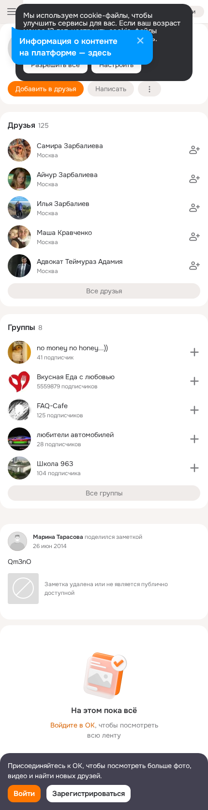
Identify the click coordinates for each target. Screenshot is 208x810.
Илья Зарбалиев (63, 203)
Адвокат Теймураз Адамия (79, 261)
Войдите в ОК (72, 725)
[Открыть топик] (104, 562)
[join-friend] (194, 150)
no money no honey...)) (72, 347)
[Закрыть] (140, 41)
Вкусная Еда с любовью (76, 376)
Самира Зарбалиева (70, 145)
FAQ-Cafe (52, 405)
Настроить (116, 64)
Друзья (21, 125)
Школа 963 (55, 463)
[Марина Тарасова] (17, 541)
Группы (21, 327)
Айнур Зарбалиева (67, 174)
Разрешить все (55, 64)
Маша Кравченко (64, 232)
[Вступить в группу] (194, 352)
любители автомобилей (75, 434)
